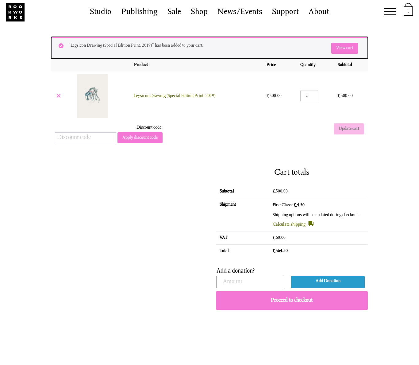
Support (285, 12)
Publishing (139, 12)
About (319, 12)
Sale (174, 12)
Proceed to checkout (292, 300)
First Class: (289, 205)
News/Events (239, 12)
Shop (199, 12)
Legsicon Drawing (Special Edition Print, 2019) (174, 96)
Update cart (349, 128)
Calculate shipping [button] (289, 224)
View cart (344, 48)
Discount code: (149, 127)
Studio (100, 12)
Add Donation (328, 281)
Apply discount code (140, 137)
